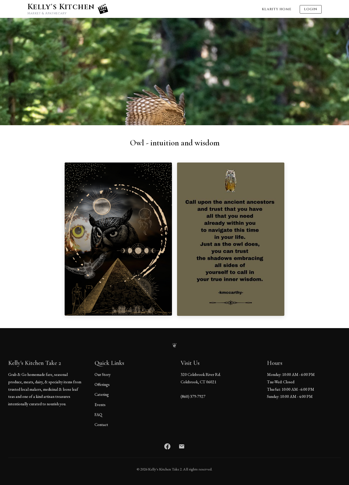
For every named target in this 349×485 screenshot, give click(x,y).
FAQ (98, 414)
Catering (102, 394)
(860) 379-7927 (193, 396)
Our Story (103, 374)
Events (100, 404)
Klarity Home (277, 9)
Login (310, 9)
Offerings (102, 384)
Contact (101, 424)
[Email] (182, 446)
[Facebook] (167, 446)
